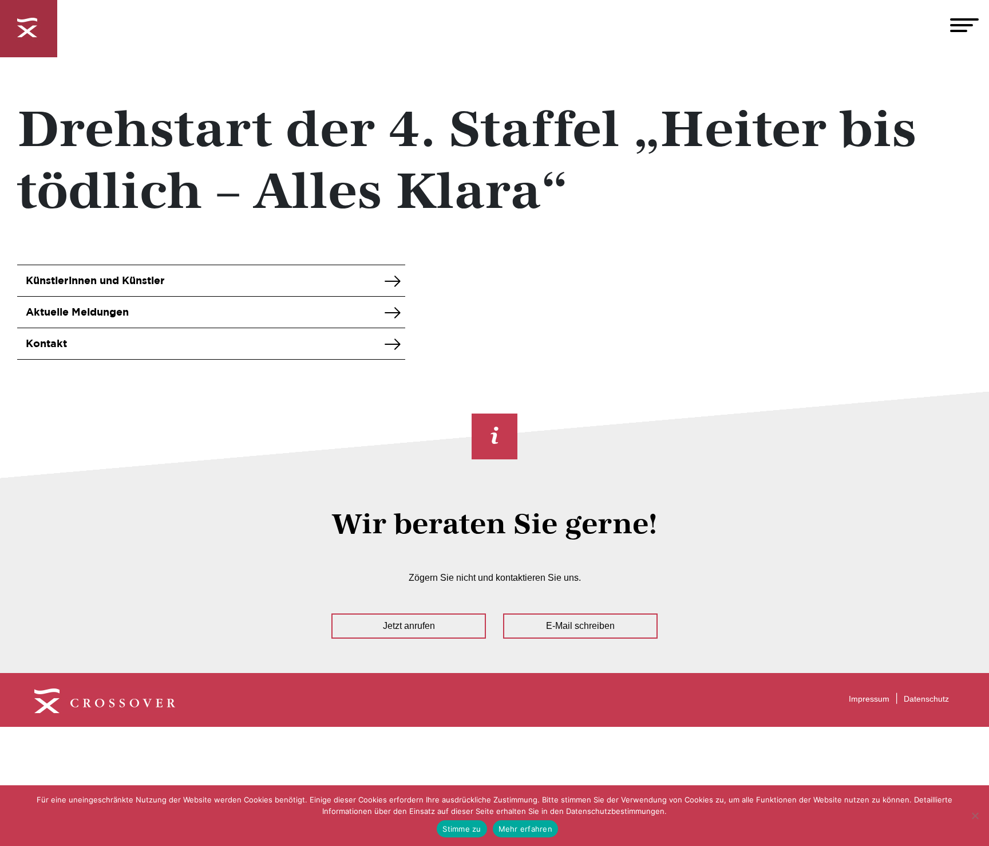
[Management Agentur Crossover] (28, 28)
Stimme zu (461, 828)
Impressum (869, 698)
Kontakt (46, 343)
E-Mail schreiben (580, 626)
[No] (974, 815)
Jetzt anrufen (409, 626)
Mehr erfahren (525, 828)
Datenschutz (926, 698)
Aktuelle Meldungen (77, 312)
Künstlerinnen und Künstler (95, 280)
